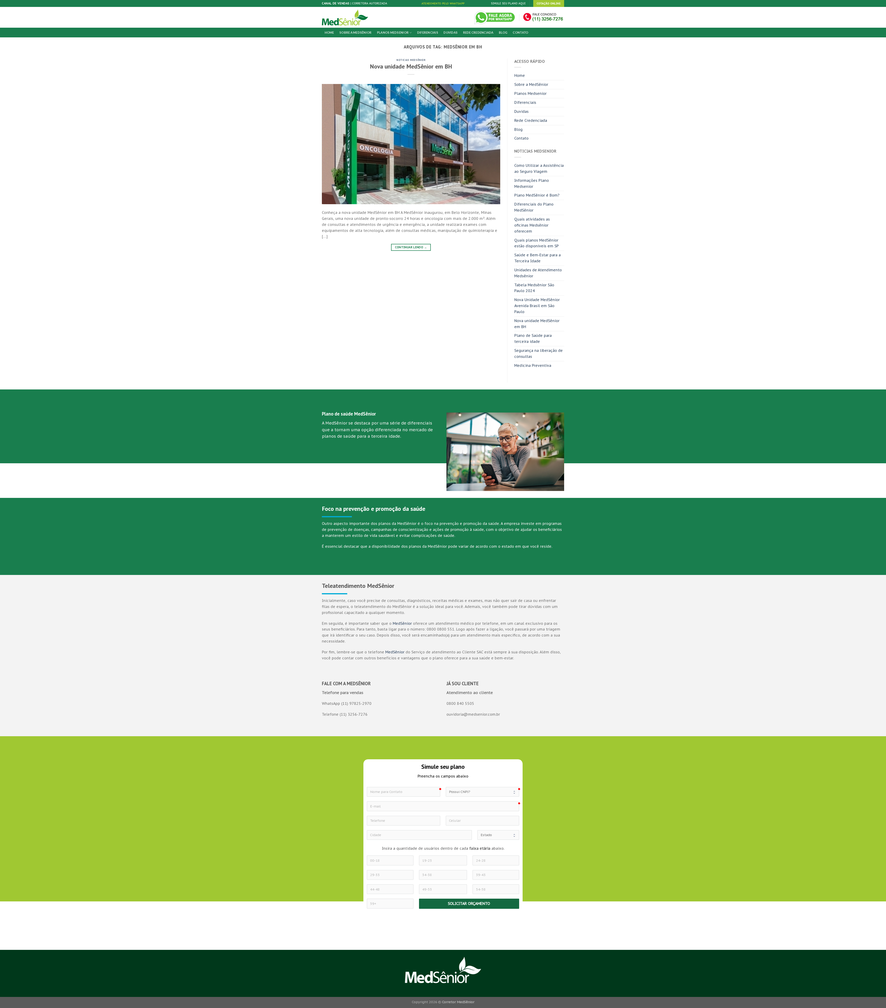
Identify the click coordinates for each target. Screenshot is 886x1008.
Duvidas (450, 32)
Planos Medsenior (393, 32)
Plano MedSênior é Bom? (537, 195)
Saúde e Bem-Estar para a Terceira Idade (537, 258)
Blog (503, 32)
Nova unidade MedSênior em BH (411, 66)
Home (329, 32)
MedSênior (402, 623)
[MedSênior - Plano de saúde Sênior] (345, 17)
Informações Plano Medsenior (531, 183)
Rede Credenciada (478, 32)
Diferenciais (427, 32)
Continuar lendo (411, 247)
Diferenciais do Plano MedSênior (534, 207)
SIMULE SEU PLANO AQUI (508, 3)
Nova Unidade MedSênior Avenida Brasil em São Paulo (537, 305)
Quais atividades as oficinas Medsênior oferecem (532, 225)
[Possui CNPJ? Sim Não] (482, 792)
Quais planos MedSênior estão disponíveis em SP (536, 243)
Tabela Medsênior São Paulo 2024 (534, 288)
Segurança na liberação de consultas (538, 353)
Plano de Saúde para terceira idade (533, 338)
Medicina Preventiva (532, 365)
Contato (520, 32)
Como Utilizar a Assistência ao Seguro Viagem (539, 168)
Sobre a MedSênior (355, 32)
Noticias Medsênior (410, 60)
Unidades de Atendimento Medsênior (538, 273)
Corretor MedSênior (458, 1002)
